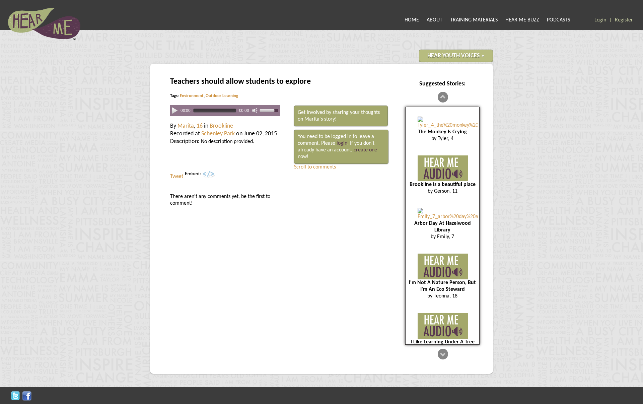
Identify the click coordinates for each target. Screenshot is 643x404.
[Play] (174, 110)
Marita (185, 126)
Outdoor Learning (222, 96)
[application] (225, 110)
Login (600, 20)
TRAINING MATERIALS (474, 20)
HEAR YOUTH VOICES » (456, 56)
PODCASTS (558, 20)
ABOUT (434, 20)
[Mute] (255, 111)
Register (624, 20)
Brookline (221, 126)
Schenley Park (218, 134)
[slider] (270, 110)
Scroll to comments (315, 167)
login (342, 143)
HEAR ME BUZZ (522, 20)
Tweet (176, 176)
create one (365, 150)
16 (200, 126)
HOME (412, 20)
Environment (192, 96)
